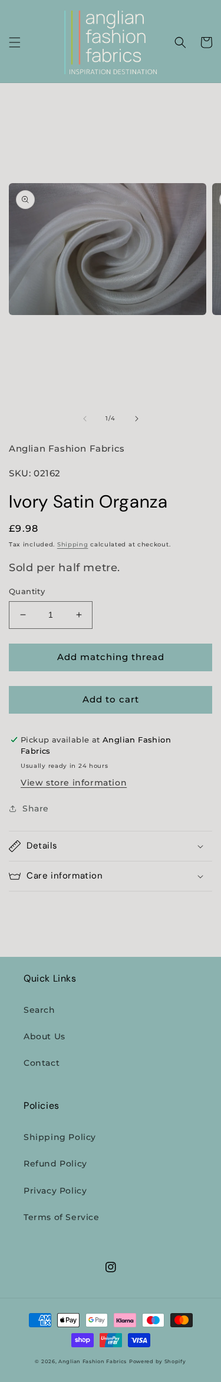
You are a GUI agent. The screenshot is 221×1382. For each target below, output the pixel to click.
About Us (44, 1036)
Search (39, 1010)
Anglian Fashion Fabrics (92, 1361)
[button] (15, 42)
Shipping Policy (60, 1137)
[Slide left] (85, 419)
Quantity (27, 591)
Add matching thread (110, 656)
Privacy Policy (55, 1190)
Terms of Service (62, 1217)
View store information (74, 782)
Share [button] (35, 808)
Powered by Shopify (157, 1361)
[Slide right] (137, 419)
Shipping (72, 544)
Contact (42, 1063)
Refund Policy (55, 1163)
